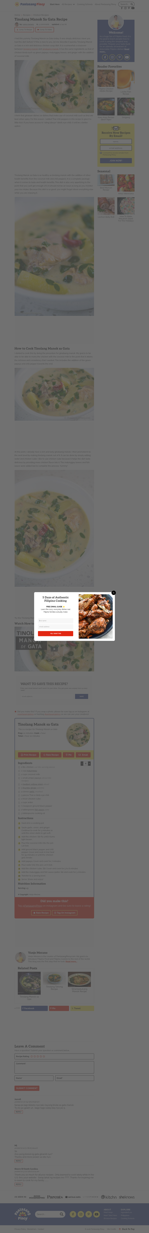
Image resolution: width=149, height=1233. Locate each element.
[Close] (113, 593)
